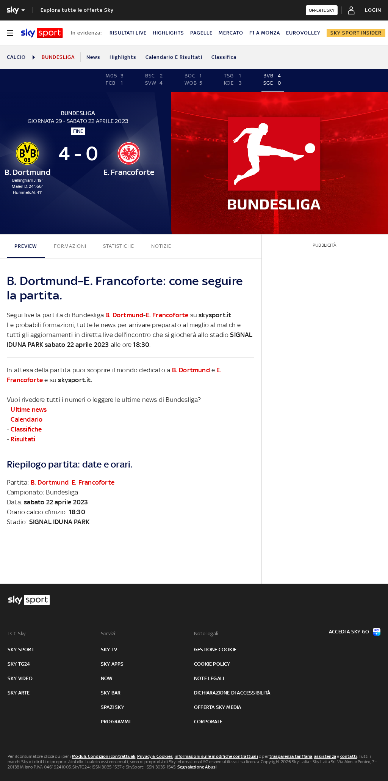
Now (107, 678)
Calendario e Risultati (174, 57)
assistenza (325, 756)
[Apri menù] (10, 33)
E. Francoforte (167, 315)
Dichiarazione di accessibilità (232, 693)
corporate (208, 721)
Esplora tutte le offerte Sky (77, 10)
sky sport (21, 649)
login (373, 10)
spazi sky (112, 707)
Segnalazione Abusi (197, 767)
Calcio (16, 57)
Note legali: (206, 633)
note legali (209, 678)
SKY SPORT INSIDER (356, 33)
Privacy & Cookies (155, 756)
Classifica (223, 57)
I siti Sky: (17, 633)
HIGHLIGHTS (168, 33)
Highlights (123, 57)
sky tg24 (19, 664)
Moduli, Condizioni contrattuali (103, 756)
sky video (20, 678)
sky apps (112, 664)
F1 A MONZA (264, 33)
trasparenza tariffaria (290, 756)
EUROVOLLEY (303, 33)
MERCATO (231, 33)
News (93, 57)
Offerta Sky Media (217, 707)
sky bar (110, 693)
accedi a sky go (349, 632)
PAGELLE (201, 33)
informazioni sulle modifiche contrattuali (216, 756)
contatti (348, 756)
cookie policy (212, 664)
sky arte (19, 693)
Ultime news (29, 409)
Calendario (26, 419)
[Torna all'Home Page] (41, 33)
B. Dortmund (124, 315)
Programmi (115, 721)
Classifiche (26, 429)
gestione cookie (215, 649)
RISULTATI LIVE (128, 33)
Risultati (23, 439)
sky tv (109, 649)
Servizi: (109, 633)
